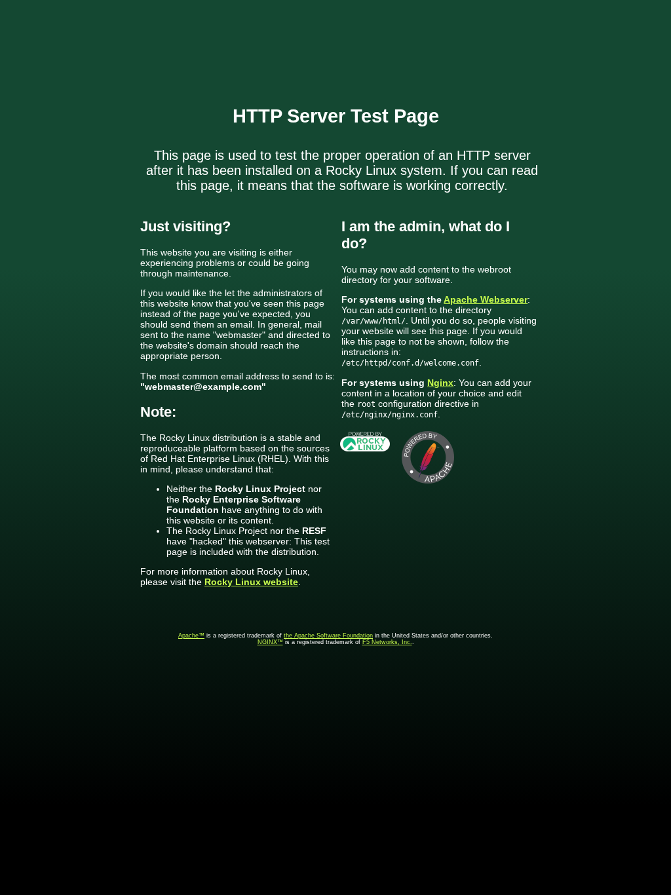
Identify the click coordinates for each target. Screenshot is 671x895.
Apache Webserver (485, 299)
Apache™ (191, 635)
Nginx (440, 382)
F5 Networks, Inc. (387, 642)
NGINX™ (270, 642)
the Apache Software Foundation (328, 635)
